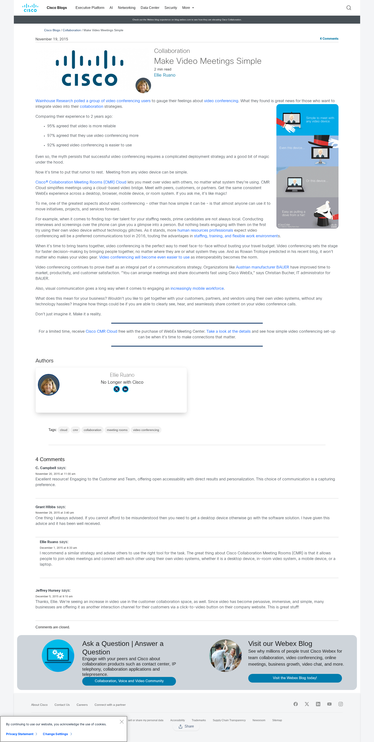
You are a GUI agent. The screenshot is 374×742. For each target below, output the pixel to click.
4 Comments (329, 39)
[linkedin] (318, 704)
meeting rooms (117, 430)
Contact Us (62, 704)
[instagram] (341, 704)
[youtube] (329, 704)
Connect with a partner (110, 704)
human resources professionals (205, 231)
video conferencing (221, 101)
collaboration (91, 107)
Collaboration (72, 30)
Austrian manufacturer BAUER (262, 267)
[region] (63, 729)
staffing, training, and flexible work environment (236, 236)
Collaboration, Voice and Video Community (129, 681)
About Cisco (39, 704)
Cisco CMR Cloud (101, 332)
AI (111, 8)
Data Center (150, 8)
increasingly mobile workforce (197, 289)
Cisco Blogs (57, 8)
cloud (63, 430)
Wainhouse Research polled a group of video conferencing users (93, 101)
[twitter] (307, 704)
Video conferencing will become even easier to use (144, 257)
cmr (75, 430)
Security (170, 8)
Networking (126, 8)
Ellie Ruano (165, 75)
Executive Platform (90, 8)
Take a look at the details (228, 332)
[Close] (121, 721)
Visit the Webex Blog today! (295, 678)
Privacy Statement (19, 734)
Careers (82, 704)
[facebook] (295, 704)
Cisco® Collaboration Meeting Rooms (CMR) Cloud (80, 182)
